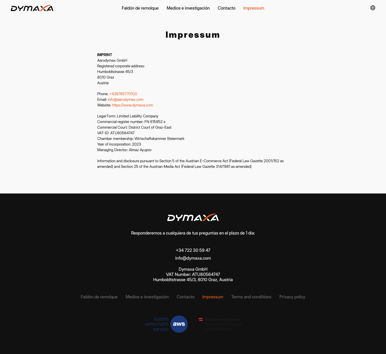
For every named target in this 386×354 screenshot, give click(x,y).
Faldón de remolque (140, 8)
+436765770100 (123, 94)
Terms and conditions (251, 296)
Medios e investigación (188, 8)
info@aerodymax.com (125, 99)
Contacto (226, 8)
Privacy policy (292, 296)
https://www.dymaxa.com (132, 105)
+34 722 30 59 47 (193, 250)
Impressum (253, 8)
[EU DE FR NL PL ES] (372, 8)
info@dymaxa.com (193, 258)
